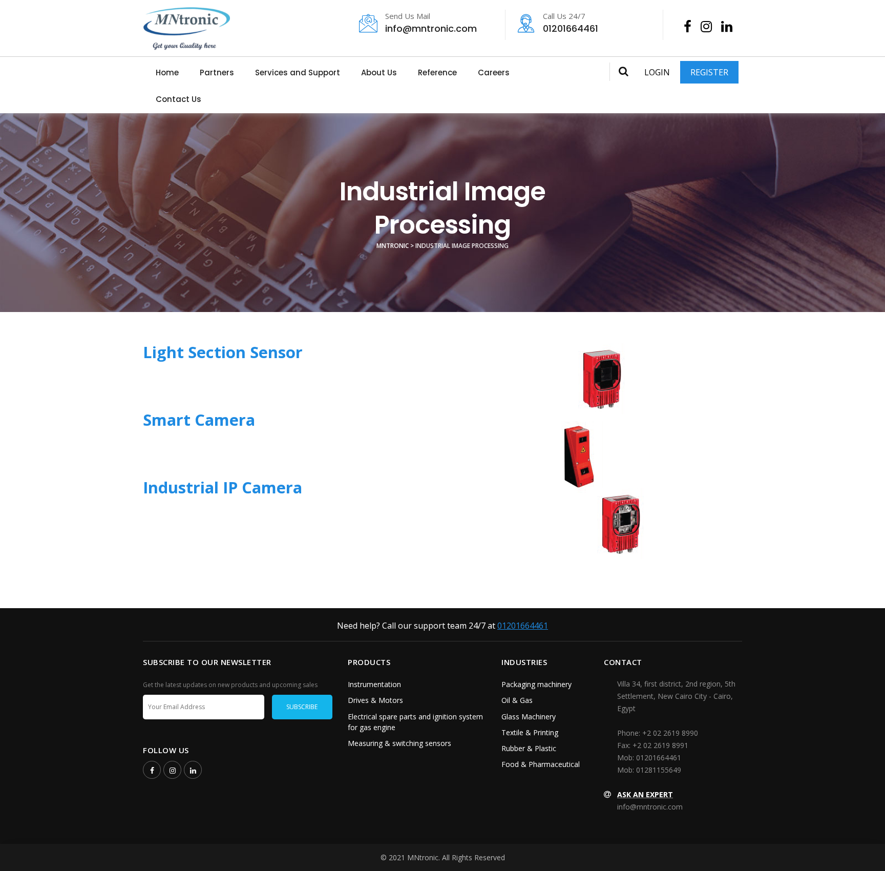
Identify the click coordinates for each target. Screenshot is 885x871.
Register (709, 72)
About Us (379, 72)
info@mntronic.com (431, 23)
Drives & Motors (375, 700)
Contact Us (178, 99)
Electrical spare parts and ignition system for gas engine (415, 722)
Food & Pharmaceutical (540, 764)
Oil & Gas (517, 700)
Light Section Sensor (223, 352)
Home (167, 72)
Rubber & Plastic (528, 748)
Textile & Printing (529, 732)
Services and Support (297, 72)
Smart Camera (199, 419)
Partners (217, 72)
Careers (494, 72)
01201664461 (570, 23)
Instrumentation (374, 684)
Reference (437, 72)
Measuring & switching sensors (399, 743)
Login (657, 72)
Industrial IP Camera (222, 487)
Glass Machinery (528, 716)
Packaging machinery (536, 684)
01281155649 (658, 770)
